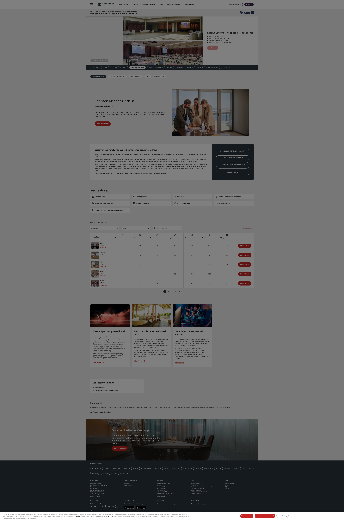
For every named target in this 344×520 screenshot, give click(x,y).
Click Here (77, 516)
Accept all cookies (247, 516)
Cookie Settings (282, 516)
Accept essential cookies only (265, 516)
